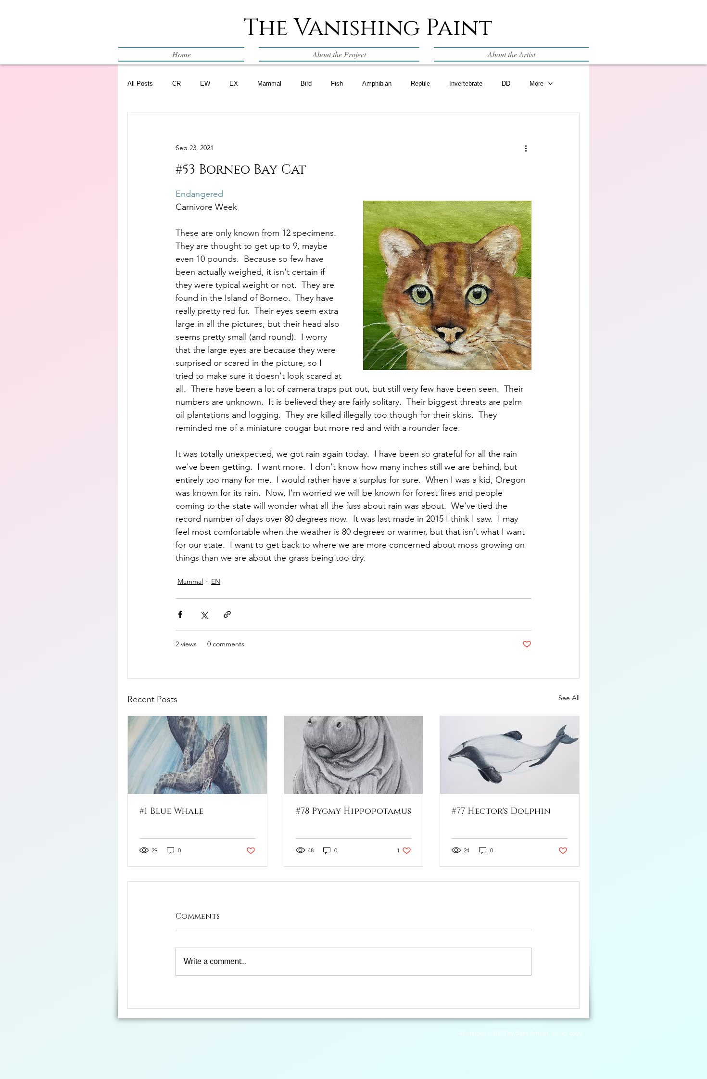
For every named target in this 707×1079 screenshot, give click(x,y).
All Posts (140, 83)
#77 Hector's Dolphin (501, 811)
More (536, 83)
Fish (337, 83)
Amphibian (376, 83)
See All (569, 698)
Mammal (269, 83)
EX (233, 83)
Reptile (420, 83)
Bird (306, 83)
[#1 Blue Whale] (197, 755)
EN (215, 581)
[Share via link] (227, 614)
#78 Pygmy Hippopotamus (353, 811)
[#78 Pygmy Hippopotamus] (353, 755)
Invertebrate (465, 83)
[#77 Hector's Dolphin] (509, 755)
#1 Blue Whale (171, 811)
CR (176, 83)
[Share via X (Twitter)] (203, 614)
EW (205, 83)
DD (506, 83)
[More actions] (525, 148)
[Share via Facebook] (180, 614)
